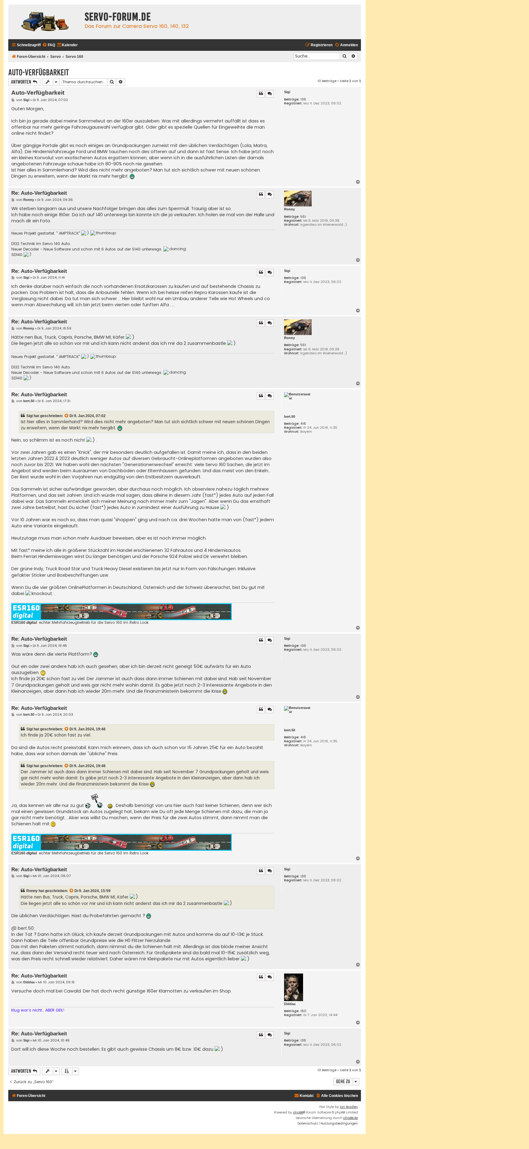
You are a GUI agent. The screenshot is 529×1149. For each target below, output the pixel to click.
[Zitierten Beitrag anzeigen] (66, 416)
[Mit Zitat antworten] (261, 93)
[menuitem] (48, 45)
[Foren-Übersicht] (45, 22)
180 (303, 1011)
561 (303, 217)
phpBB (298, 1112)
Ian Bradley (349, 1107)
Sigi (287, 92)
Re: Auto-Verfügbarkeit (39, 193)
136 (303, 99)
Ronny (289, 209)
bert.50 (289, 416)
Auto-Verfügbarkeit (38, 72)
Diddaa (289, 1004)
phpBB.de (350, 1118)
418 (303, 424)
